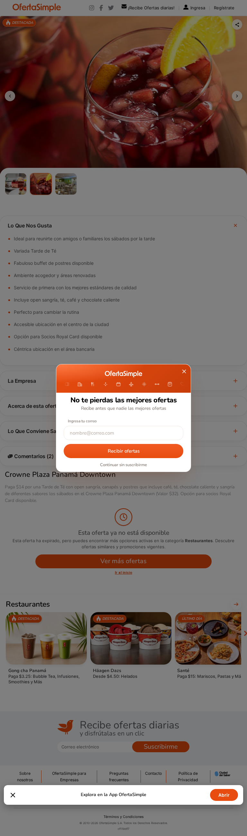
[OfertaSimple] (123, 374)
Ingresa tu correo (82, 421)
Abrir (224, 795)
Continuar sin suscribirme (123, 465)
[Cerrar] (13, 795)
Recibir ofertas (124, 451)
